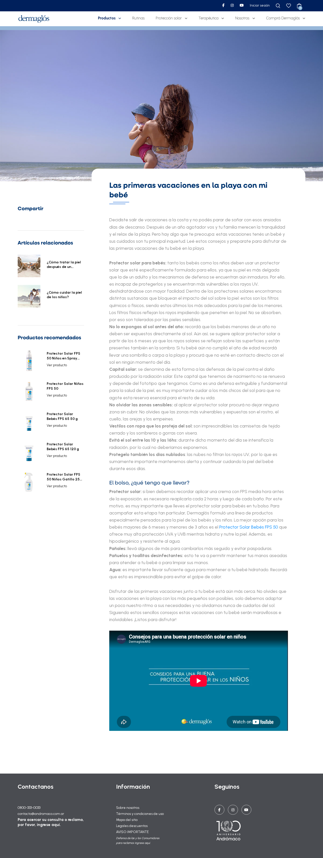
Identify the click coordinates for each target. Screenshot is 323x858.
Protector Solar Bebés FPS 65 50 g (62, 416)
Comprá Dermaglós (283, 18)
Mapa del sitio (127, 820)
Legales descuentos (132, 826)
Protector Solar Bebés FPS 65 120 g (63, 446)
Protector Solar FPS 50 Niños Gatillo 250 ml (64, 477)
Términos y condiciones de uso (140, 814)
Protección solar (169, 18)
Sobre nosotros (127, 808)
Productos (107, 18)
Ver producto (57, 365)
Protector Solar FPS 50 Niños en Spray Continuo (63, 356)
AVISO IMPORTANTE (132, 832)
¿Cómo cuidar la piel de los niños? (64, 294)
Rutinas (138, 18)
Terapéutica (209, 18)
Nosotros (242, 18)
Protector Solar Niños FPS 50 (65, 386)
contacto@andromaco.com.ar (41, 814)
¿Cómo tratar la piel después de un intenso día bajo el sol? (64, 264)
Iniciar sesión (260, 5)
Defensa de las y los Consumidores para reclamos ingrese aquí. (137, 840)
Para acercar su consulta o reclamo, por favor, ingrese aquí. (51, 822)
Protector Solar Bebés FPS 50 (248, 527)
